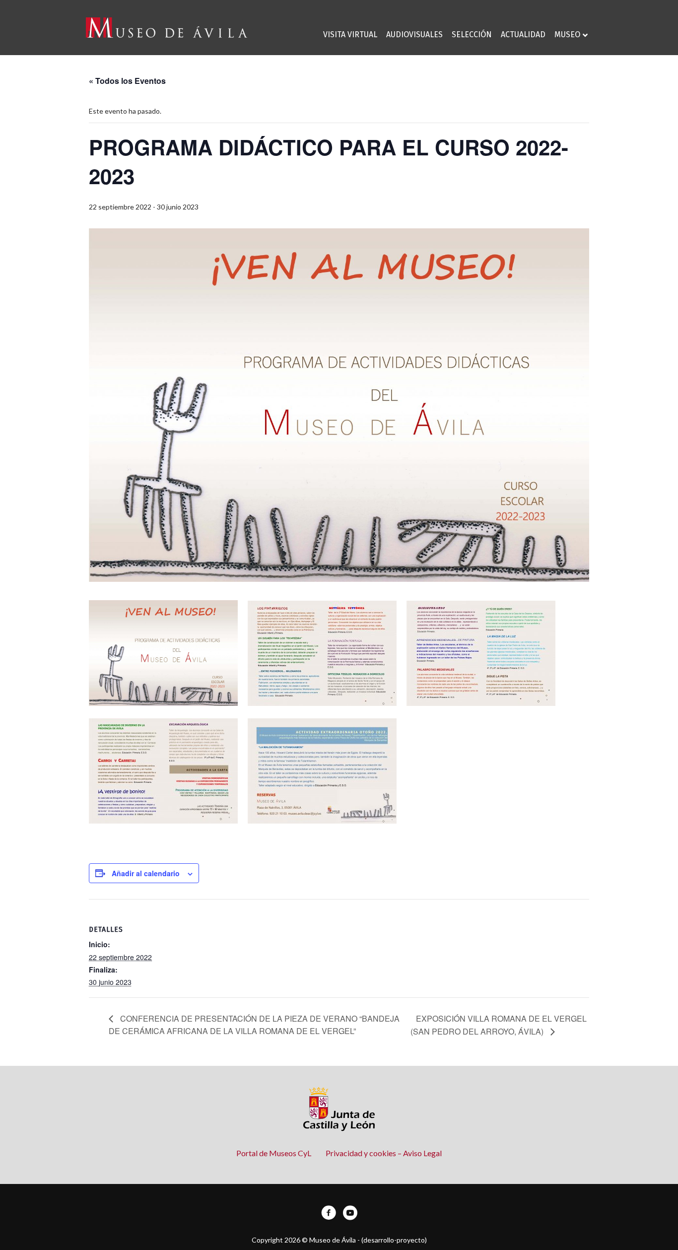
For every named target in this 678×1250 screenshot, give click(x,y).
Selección (472, 34)
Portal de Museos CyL (273, 1153)
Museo (567, 34)
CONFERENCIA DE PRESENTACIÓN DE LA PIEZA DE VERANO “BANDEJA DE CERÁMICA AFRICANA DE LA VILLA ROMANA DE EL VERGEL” (254, 1025)
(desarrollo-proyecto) (394, 1240)
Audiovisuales (414, 34)
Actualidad (523, 34)
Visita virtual (350, 34)
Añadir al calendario (146, 873)
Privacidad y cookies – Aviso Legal (384, 1153)
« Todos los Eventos (127, 80)
